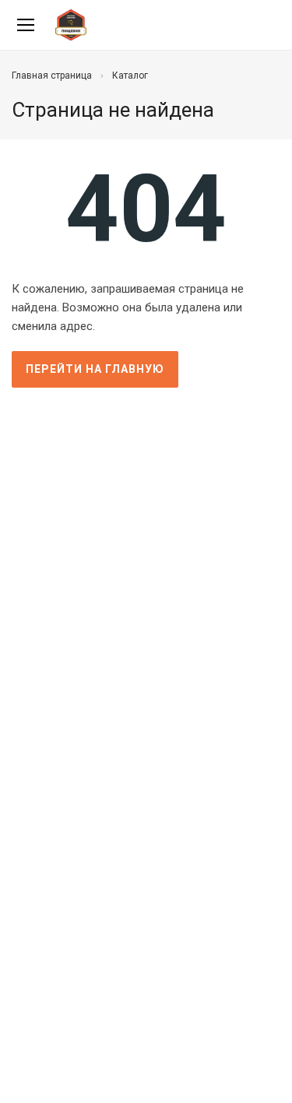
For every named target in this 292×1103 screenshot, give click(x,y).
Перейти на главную (95, 369)
